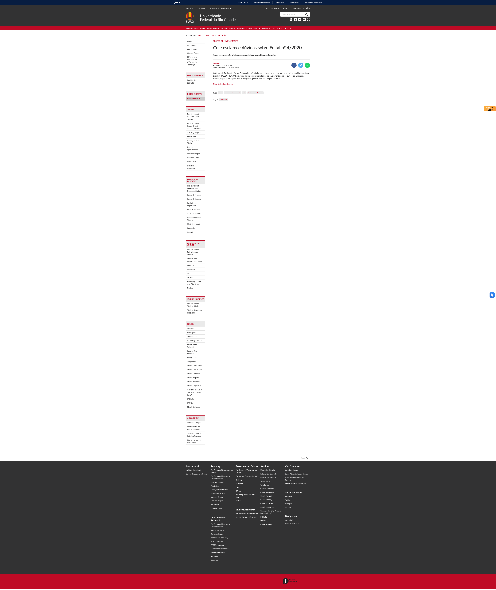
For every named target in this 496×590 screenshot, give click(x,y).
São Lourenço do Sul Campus (194, 441)
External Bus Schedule (192, 345)
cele (244, 93)
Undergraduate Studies (193, 141)
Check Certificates (194, 366)
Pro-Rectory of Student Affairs (193, 305)
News (189, 41)
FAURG (190, 403)
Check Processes (193, 382)
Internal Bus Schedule (192, 352)
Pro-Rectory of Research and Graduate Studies (194, 126)
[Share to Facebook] (294, 65)
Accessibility (289, 520)
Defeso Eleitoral (193, 98)
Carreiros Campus (194, 423)
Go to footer (226, 8)
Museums (191, 269)
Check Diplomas (193, 407)
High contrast (272, 8)
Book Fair (191, 265)
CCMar (190, 277)
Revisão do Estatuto (191, 81)
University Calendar (195, 340)
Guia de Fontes (193, 53)
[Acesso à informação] (290, 581)
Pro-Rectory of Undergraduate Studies (193, 116)
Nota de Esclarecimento (223, 84)
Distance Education (191, 167)
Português (297, 8)
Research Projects (194, 195)
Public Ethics (252, 28)
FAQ (259, 28)
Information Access (192, 28)
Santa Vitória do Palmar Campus (193, 428)
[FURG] (191, 13)
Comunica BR (243, 3)
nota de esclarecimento (233, 93)
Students (190, 328)
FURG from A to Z (277, 28)
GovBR (177, 2)
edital (220, 93)
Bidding (232, 28)
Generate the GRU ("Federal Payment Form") (194, 392)
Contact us (266, 28)
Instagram (289, 504)
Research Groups (194, 199)
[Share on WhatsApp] (307, 65)
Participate (280, 3)
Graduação (223, 100)
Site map (284, 8)
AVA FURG (288, 28)
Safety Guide (192, 358)
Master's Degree (193, 154)
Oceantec (191, 232)
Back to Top (304, 458)
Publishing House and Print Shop (194, 282)
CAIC (189, 273)
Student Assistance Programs (194, 311)
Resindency (191, 162)
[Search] (306, 14)
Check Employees (194, 386)
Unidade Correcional (193, 470)
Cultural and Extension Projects (194, 260)
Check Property (193, 378)
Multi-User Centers (194, 224)
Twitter (287, 500)
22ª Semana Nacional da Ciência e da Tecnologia (192, 61)
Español (306, 8)
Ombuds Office (241, 28)
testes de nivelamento (255, 93)
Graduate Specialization (192, 148)
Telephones (224, 28)
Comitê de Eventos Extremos (197, 474)
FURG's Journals (193, 209)
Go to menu (203, 8)
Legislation (294, 3)
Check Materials (193, 374)
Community (191, 336)
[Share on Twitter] (300, 65)
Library (202, 28)
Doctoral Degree (193, 158)
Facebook (288, 496)
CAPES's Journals (194, 213)
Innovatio (191, 228)
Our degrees (192, 49)
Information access (262, 3)
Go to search (214, 8)
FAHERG (190, 399)
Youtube (288, 507)
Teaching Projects (194, 132)
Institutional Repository (192, 204)
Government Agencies (313, 3)
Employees (191, 332)
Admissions (191, 45)
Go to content (191, 8)
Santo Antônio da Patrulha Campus (194, 434)
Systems (209, 28)
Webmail (216, 28)
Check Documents (194, 370)
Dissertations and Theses (194, 218)
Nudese (190, 288)
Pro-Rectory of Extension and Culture (193, 252)
